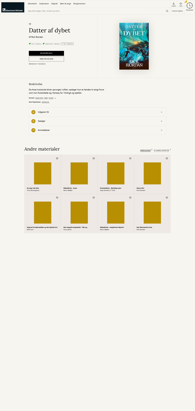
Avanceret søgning (177, 11)
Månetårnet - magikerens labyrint (112, 227)
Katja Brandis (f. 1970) (107, 190)
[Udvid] (55, 98)
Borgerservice (79, 3)
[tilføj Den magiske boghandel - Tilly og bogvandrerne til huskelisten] (94, 197)
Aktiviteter (32, 3)
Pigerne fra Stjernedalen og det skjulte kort (42, 227)
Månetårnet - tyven (70, 188)
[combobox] (97, 11)
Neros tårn (140, 188)
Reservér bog (46, 53)
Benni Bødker (68, 190)
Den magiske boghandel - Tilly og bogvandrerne (75, 227)
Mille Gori (30, 229)
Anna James (67, 229)
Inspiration (44, 3)
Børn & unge (65, 3)
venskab (51, 98)
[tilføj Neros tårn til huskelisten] (167, 158)
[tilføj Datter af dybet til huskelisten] (30, 24)
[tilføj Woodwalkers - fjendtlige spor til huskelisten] (130, 158)
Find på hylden (46, 59)
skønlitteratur (45, 102)
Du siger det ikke (33, 188)
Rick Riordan (37, 37)
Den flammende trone (144, 227)
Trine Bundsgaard (33, 190)
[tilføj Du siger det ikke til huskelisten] (57, 158)
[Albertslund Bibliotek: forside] (12, 7)
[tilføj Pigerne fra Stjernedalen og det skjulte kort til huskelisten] (57, 197)
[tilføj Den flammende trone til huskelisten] (167, 197)
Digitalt (54, 3)
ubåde (46, 98)
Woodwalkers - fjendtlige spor (110, 188)
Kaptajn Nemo (39, 98)
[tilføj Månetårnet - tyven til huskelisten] (94, 158)
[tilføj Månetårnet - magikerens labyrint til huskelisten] (130, 197)
